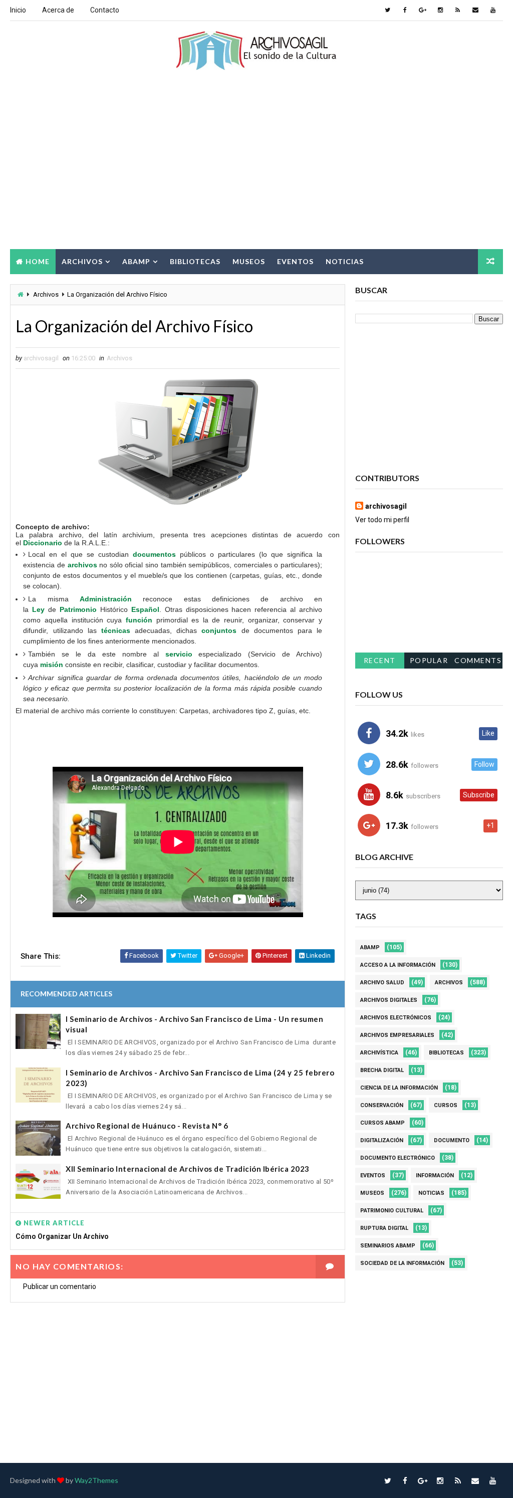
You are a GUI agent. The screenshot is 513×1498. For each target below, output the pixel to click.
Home (38, 261)
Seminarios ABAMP (387, 1245)
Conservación (381, 1105)
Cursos (445, 1105)
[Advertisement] (257, 169)
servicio (178, 654)
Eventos (295, 261)
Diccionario (42, 543)
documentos (154, 554)
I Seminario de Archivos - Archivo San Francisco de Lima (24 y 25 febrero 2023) (200, 1078)
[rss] (457, 10)
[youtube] (492, 10)
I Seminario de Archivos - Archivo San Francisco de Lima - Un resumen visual (194, 1024)
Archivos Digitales (388, 1000)
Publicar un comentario (59, 1286)
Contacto (104, 10)
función (139, 620)
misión (51, 665)
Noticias (345, 261)
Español (145, 609)
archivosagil (386, 506)
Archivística (379, 1052)
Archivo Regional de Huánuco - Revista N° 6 (147, 1125)
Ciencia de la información (399, 1088)
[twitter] (387, 10)
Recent (380, 660)
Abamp (136, 261)
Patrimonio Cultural (391, 1210)
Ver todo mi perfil (382, 520)
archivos (82, 565)
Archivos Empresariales (397, 1035)
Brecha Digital (382, 1070)
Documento (451, 1140)
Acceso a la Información (397, 965)
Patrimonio (78, 609)
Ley (38, 609)
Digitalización (381, 1140)
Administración (106, 599)
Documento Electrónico (397, 1158)
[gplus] (422, 10)
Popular (429, 660)
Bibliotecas (195, 261)
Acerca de (58, 10)
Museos (248, 261)
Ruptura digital (384, 1228)
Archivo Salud (382, 982)
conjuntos (218, 630)
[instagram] (440, 10)
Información (435, 1175)
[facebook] (405, 10)
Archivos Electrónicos (395, 1017)
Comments (477, 660)
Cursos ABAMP (382, 1123)
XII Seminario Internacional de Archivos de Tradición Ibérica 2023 (188, 1168)
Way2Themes (96, 1480)
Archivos (82, 261)
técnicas (115, 630)
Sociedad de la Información (402, 1263)
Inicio (18, 10)
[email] (475, 10)
